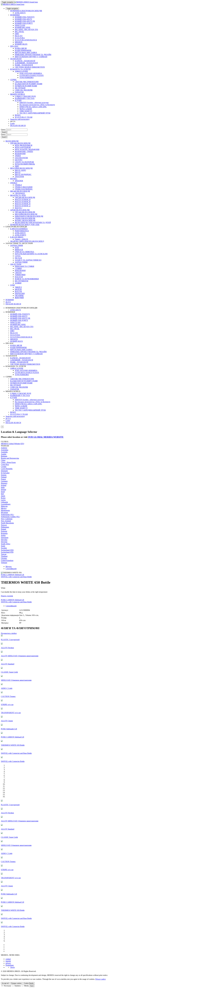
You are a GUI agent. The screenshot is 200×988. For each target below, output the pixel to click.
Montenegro (5, 510)
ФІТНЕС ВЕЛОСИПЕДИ (25, 220)
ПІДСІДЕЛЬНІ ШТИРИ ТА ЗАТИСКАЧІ (31, 254)
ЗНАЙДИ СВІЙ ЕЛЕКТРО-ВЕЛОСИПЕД (27, 241)
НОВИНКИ (15, 15)
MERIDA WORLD (17, 94)
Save (32, 986)
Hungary (4, 483)
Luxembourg (5, 504)
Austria (3, 454)
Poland (3, 529)
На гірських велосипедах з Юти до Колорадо (37, 105)
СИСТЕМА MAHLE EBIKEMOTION (30, 67)
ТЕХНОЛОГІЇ (15, 59)
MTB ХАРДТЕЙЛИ (23, 147)
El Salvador (5, 473)
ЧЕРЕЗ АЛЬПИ (25, 109)
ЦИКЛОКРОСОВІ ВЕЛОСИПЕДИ (29, 216)
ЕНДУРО (18, 160)
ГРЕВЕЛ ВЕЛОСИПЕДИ (25, 218)
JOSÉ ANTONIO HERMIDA (30, 73)
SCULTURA (20, 38)
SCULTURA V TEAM (23, 117)
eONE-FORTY (20, 235)
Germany (4, 481)
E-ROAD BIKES (16, 237)
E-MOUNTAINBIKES (19, 229)
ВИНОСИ (19, 250)
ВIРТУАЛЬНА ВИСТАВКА (26, 52)
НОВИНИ (10, 300)
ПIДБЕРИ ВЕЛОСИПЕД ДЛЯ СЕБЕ (24, 225)
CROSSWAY (20, 193)
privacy (8, 963)
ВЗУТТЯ (18, 291)
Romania (4, 533)
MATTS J (18, 208)
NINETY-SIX (20, 25)
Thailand (4, 556)
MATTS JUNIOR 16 (22, 204)
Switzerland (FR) (7, 552)
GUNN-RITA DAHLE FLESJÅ (31, 75)
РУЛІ (17, 248)
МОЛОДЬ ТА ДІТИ (18, 195)
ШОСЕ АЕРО (20, 170)
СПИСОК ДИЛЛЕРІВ (24, 90)
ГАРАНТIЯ (19, 92)
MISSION (18, 42)
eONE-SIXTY (20, 13)
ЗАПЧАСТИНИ (16, 245)
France (3, 479)
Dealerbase (10, 965)
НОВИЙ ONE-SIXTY (23, 19)
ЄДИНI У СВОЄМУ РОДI (25, 96)
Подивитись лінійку (9, 633)
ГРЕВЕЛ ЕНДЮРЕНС (24, 189)
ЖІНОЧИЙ (19, 298)
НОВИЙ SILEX (21, 44)
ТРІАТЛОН (19, 177)
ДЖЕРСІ (18, 287)
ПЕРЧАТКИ (20, 293)
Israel (3, 492)
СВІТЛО (18, 273)
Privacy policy (100, 979)
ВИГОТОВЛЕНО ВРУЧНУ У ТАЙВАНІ (31, 57)
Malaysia (4, 506)
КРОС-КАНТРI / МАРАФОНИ (27, 149)
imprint (8, 961)
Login (12, 123)
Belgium (4, 456)
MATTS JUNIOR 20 (22, 202)
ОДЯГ (12, 285)
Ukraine (4, 558)
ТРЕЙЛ (18, 156)
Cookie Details (29, 983)
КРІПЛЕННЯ (20, 270)
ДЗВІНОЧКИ (20, 275)
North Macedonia (7, 523)
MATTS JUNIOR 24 (22, 199)
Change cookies (16, 983)
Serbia (3, 535)
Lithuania (4, 502)
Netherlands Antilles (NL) (10, 517)
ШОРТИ (18, 289)
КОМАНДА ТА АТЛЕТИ (20, 69)
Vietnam (4, 563)
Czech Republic (7, 469)
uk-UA (8, 418)
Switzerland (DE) (7, 550)
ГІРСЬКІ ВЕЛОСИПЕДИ (20, 143)
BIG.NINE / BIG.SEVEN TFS (26, 29)
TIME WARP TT (25, 111)
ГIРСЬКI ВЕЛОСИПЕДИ (25, 197)
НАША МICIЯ (21, 48)
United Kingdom (7, 560)
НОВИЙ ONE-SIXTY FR (25, 21)
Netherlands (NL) (7, 515)
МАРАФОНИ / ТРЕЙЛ (24, 151)
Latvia (3, 500)
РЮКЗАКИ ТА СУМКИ (24, 266)
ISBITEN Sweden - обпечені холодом (33, 103)
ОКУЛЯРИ (19, 296)
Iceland (3, 485)
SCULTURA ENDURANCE (26, 40)
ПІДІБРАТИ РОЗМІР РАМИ (26, 86)
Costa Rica (5, 464)
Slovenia (4, 542)
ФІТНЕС (13, 179)
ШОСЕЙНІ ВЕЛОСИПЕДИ (21, 168)
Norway (4, 525)
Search (4, 132)
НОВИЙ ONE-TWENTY (25, 17)
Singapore (4, 538)
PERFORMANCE (22, 231)
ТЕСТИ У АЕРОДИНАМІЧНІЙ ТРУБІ (34, 113)
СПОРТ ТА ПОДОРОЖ (24, 162)
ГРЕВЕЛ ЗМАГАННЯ (23, 187)
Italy (2, 494)
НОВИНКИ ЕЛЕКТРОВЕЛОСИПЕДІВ (26, 11)
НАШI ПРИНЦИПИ (23, 50)
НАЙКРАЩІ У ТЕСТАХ (24, 98)
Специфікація (11, 569)
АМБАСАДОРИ (21, 71)
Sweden (4, 548)
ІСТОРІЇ (18, 100)
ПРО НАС (14, 46)
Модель (9, 567)
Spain (3, 546)
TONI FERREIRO (26, 78)
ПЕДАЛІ (18, 258)
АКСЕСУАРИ (15, 264)
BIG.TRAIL (19, 32)
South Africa (5, 544)
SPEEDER (19, 181)
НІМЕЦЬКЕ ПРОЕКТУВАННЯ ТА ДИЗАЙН (33, 55)
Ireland (3, 490)
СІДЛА (18, 256)
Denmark (4, 471)
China (3, 460)
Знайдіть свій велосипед (19, 119)
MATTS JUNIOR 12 (22, 206)
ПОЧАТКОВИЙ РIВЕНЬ (25, 164)
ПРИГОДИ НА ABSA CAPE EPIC (33, 107)
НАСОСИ (19, 277)
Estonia (3, 475)
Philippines (5, 527)
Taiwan (3, 554)
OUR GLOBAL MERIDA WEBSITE (46, 437)
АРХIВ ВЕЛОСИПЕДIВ (20, 210)
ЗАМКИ (18, 283)
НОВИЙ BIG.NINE (22, 27)
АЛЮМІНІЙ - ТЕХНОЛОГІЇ (26, 63)
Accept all (5, 983)
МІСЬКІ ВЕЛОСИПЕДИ (20, 191)
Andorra (4, 448)
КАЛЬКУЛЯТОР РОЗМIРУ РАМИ (28, 84)
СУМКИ (18, 268)
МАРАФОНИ (20, 154)
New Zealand (6, 521)
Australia (4, 452)
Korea (3, 498)
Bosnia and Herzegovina (10, 458)
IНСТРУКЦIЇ (20, 88)
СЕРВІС (13, 80)
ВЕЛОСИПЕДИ (12, 141)
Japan (3, 496)
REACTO (18, 36)
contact (8, 959)
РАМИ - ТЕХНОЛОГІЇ (24, 65)
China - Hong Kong (8, 462)
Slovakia (4, 540)
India (3, 487)
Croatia (3, 467)
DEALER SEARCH (18, 126)
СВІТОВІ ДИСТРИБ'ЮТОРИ (27, 82)
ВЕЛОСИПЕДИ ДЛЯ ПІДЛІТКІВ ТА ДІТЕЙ (33, 222)
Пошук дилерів (7, 596)
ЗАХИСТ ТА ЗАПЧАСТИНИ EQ (28, 260)
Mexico (3, 508)
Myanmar (4, 512)
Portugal (4, 531)
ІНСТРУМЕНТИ (21, 281)
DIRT (17, 34)
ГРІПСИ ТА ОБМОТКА (24, 252)
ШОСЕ (17, 172)
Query (3, 130)
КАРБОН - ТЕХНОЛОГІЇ (25, 61)
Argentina (4, 450)
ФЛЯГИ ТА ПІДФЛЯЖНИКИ (27, 279)
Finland (3, 477)
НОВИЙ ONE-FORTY (24, 23)
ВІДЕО (17, 115)
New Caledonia (6, 519)
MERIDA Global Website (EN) (12, 444)
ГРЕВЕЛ (13, 183)
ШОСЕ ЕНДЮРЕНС (23, 174)
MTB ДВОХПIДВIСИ (23, 145)
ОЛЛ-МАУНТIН (21, 158)
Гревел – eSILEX (21, 239)
